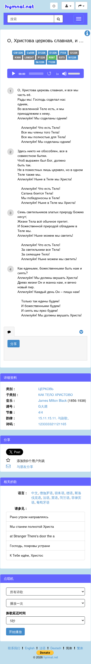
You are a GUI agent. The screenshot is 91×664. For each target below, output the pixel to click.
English (30, 648)
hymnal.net (51, 657)
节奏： (11, 412)
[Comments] (9, 332)
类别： (11, 388)
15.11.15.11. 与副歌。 (54, 418)
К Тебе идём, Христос (26, 555)
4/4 (40, 412)
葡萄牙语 (42, 502)
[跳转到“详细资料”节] (87, 34)
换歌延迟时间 (16, 613)
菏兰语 (65, 497)
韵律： (11, 418)
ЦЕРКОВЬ (45, 388)
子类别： (12, 394)
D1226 (42, 52)
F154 (63, 52)
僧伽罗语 (46, 492)
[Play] (13, 73)
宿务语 (59, 492)
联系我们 (14, 648)
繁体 (80, 648)
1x (57, 73)
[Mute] (64, 73)
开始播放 (15, 631)
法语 (46, 497)
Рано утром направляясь (29, 516)
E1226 (53, 52)
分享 (13, 343)
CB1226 (18, 52)
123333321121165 (52, 423)
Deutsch (55, 648)
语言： (23, 492)
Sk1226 (40, 62)
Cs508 (30, 52)
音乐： (11, 400)
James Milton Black (52, 400)
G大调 (42, 406)
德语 (69, 492)
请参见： (21, 508)
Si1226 (72, 57)
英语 (54, 497)
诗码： (11, 423)
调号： (11, 406)
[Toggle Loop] (49, 73)
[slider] (74, 73)
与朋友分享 (25, 466)
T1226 (51, 62)
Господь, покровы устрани (30, 545)
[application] (45, 73)
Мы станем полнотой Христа (32, 526)
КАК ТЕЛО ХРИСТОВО (55, 394)
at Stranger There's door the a (32, 536)
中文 (34, 492)
